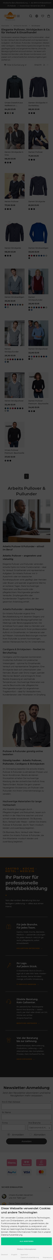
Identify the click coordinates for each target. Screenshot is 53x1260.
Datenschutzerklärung (30, 1257)
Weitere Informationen (26, 1249)
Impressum (47, 1257)
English (14, 1255)
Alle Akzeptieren (26, 1241)
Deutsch (4, 1255)
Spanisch (24, 1255)
